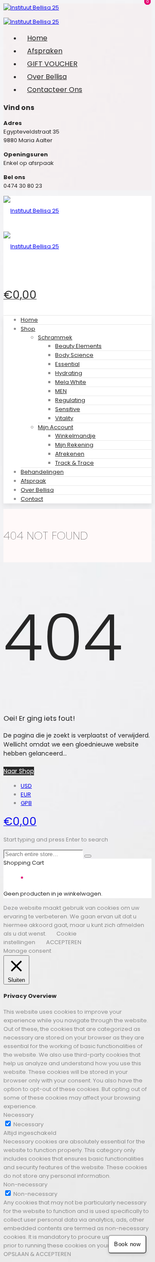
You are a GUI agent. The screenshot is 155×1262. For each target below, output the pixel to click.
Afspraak (33, 481)
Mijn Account (55, 427)
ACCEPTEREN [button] (63, 942)
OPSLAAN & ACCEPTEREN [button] (37, 1254)
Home (29, 320)
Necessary (28, 1124)
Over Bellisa (37, 490)
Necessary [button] (18, 1115)
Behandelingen (42, 472)
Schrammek (55, 337)
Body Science (74, 355)
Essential (67, 364)
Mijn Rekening (74, 445)
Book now (127, 1244)
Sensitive (67, 409)
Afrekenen (69, 454)
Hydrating (68, 373)
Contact (32, 499)
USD (26, 786)
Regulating (70, 400)
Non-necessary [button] (25, 1184)
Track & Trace (74, 463)
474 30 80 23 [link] (24, 186)
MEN (61, 391)
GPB (26, 803)
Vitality (64, 418)
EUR (26, 794)
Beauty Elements (78, 346)
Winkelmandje (75, 436)
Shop (28, 329)
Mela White (70, 382)
